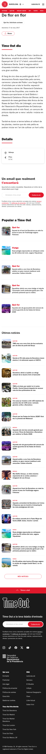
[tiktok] (10, 647)
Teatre (35, 11)
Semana (29, 680)
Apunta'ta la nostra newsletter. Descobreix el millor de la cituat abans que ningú (22, 188)
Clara (28, 696)
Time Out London (9, 725)
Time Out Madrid (9, 715)
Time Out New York (9, 729)
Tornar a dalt (25, 590)
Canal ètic (6, 696)
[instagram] (4, 647)
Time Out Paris (8, 734)
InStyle (28, 688)
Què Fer (12, 11)
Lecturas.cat (30, 676)
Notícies (4, 11)
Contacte (6, 676)
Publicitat (6, 680)
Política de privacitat (10, 688)
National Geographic (33, 692)
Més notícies (23, 577)
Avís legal (6, 684)
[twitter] (22, 647)
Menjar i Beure (21, 11)
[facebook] (16, 647)
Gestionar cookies (9, 701)
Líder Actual (30, 701)
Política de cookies (9, 692)
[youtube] (28, 647)
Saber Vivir (30, 705)
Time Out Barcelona (10, 711)
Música (42, 11)
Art (30, 11)
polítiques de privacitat (18, 203)
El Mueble (30, 684)
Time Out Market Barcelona (9, 720)
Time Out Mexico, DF (10, 738)
